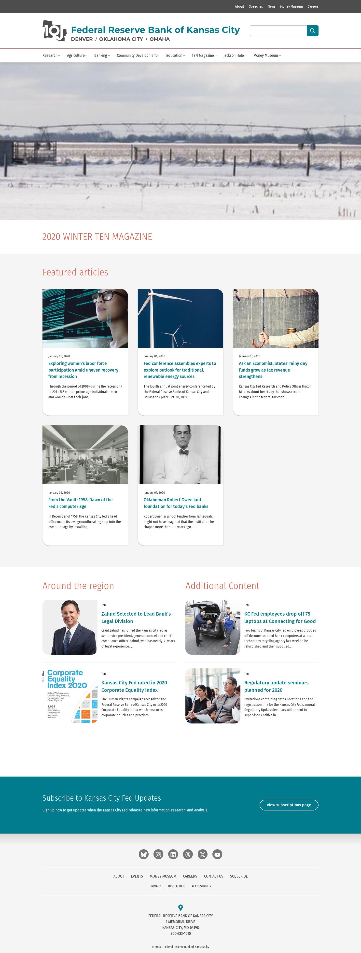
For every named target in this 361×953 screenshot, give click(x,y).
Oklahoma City (121, 39)
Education (174, 55)
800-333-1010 (180, 933)
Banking (100, 55)
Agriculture (76, 55)
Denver (82, 39)
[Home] (54, 31)
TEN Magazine (203, 55)
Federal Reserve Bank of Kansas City (155, 29)
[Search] (313, 30)
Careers (313, 6)
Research (49, 55)
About (239, 6)
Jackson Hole (233, 55)
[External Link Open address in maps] (180, 908)
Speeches (256, 6)
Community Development (137, 55)
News (271, 6)
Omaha (160, 39)
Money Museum (291, 6)
